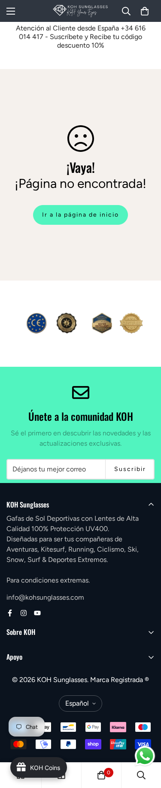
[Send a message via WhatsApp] (145, 756)
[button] (145, 11)
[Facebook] (9, 613)
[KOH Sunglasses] (80, 11)
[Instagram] (23, 613)
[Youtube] (37, 613)
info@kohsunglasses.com (45, 597)
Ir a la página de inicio (80, 214)
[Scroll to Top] (145, 742)
